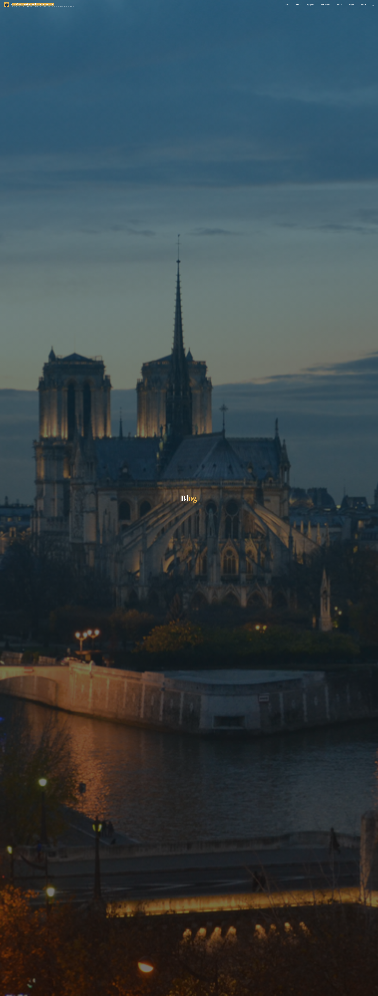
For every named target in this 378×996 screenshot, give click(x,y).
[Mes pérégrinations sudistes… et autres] (6, 5)
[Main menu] (372, 5)
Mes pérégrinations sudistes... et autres (32, 4)
